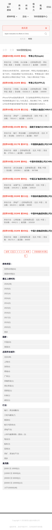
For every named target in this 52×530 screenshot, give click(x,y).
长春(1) (7, 395)
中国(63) (7, 342)
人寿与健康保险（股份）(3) (15, 434)
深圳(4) (7, 367)
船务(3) (7, 444)
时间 (30, 39)
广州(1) (7, 376)
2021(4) (7, 293)
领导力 (34, 7)
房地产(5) (8, 429)
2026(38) (8, 284)
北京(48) (7, 357)
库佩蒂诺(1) (9, 381)
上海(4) (7, 362)
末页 (27, 252)
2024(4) (7, 298)
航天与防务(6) (9, 425)
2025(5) (7, 289)
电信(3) (7, 439)
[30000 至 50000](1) (12, 478)
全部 (5, 50)
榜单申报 (11, 16)
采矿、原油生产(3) (11, 454)
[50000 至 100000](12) (13, 483)
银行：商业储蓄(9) (11, 410)
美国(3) (7, 347)
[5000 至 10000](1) (11, 468)
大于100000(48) (10, 488)
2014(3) (7, 303)
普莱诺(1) (8, 391)
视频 (41, 7)
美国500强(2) (9, 274)
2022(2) (7, 327)
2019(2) (7, 322)
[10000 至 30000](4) (12, 473)
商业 (19, 7)
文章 (12, 50)
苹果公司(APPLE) (24, 83)
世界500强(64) (10, 269)
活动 (24, 16)
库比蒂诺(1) (9, 386)
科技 (26, 7)
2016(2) (7, 313)
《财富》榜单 (9, 7)
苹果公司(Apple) (23, 56)
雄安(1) (7, 400)
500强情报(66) (24, 50)
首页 (7, 252)
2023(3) (7, 308)
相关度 (22, 39)
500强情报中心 (40, 16)
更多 (6, 332)
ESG (49, 7)
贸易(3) (7, 449)
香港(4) (7, 371)
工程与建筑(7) (9, 415)
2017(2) (7, 318)
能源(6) (7, 420)
